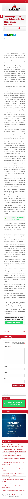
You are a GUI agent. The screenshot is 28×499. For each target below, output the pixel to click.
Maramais (6, 29)
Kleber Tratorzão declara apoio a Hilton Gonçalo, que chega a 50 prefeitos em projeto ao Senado (13, 479)
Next (23, 331)
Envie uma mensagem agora (15, 322)
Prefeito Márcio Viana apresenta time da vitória (13, 490)
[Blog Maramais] (14, 7)
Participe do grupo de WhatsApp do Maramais (15, 218)
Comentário (7, 346)
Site (5, 379)
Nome (6, 366)
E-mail (6, 372)
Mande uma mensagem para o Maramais (15, 403)
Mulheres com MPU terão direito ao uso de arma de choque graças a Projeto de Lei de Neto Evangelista (12, 485)
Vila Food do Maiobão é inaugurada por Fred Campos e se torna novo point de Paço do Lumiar (13, 468)
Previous (6, 331)
